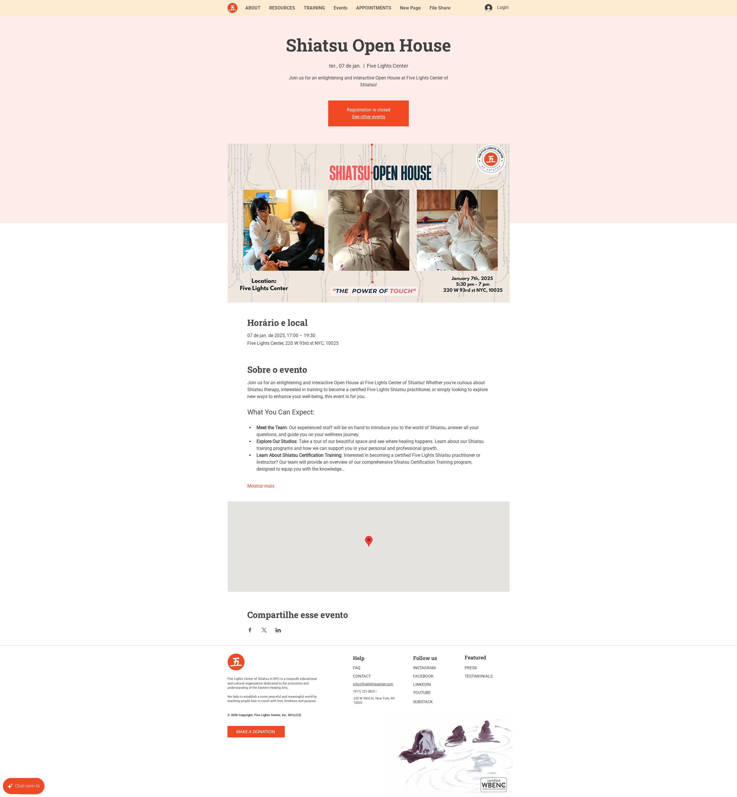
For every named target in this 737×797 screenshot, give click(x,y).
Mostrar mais (260, 486)
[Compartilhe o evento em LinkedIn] (278, 630)
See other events (368, 116)
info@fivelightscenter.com (373, 684)
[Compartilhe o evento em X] (264, 630)
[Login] (488, 7)
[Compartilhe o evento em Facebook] (250, 630)
